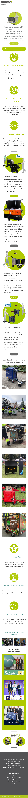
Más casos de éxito (14, 557)
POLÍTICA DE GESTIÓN (14, 781)
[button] (14, 28)
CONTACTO (14, 783)
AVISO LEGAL (14, 775)
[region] (14, 28)
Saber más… (14, 195)
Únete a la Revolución (14, 27)
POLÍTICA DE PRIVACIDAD (14, 777)
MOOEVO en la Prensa (14, 586)
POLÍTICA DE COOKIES (14, 779)
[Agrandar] (23, 639)
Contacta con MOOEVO (14, 614)
